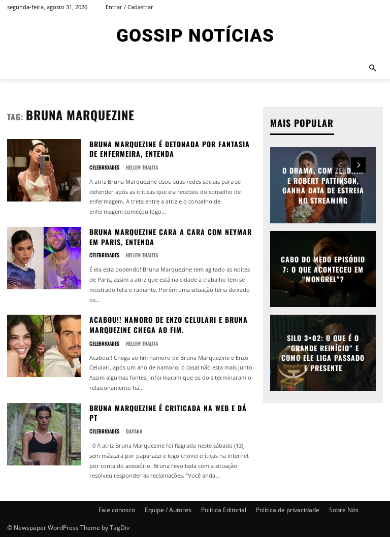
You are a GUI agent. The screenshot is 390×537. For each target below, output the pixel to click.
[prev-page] (340, 165)
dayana (134, 431)
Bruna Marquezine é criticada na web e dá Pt (168, 412)
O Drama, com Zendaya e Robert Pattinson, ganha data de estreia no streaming (323, 185)
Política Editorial (223, 510)
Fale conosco (117, 510)
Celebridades (104, 167)
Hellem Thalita (142, 167)
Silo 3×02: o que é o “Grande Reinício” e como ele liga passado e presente (323, 352)
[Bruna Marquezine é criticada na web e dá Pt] (44, 434)
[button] (373, 68)
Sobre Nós (344, 510)
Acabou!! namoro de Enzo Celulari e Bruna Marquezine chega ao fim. (168, 324)
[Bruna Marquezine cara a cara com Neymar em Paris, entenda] (44, 258)
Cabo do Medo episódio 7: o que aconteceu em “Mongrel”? (323, 269)
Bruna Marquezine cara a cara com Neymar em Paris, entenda (170, 236)
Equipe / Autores (168, 510)
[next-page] (358, 165)
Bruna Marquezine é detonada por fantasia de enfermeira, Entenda (169, 149)
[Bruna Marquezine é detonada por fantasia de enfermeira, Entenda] (44, 170)
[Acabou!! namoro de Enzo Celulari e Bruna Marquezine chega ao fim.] (44, 346)
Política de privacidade (287, 510)
